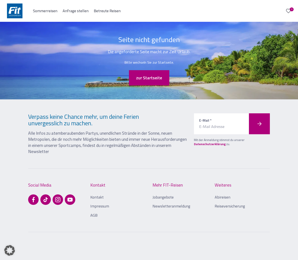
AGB (94, 215)
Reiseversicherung (230, 206)
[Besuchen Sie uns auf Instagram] (58, 199)
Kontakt (97, 197)
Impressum (99, 206)
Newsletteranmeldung (171, 206)
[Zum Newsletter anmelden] (259, 123)
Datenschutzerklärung (210, 144)
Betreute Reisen (107, 11)
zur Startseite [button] (149, 77)
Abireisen (222, 197)
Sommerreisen (45, 11)
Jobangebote (163, 197)
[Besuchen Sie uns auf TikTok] (45, 199)
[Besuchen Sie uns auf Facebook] (33, 199)
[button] (9, 250)
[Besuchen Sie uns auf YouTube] (70, 199)
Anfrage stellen (76, 11)
